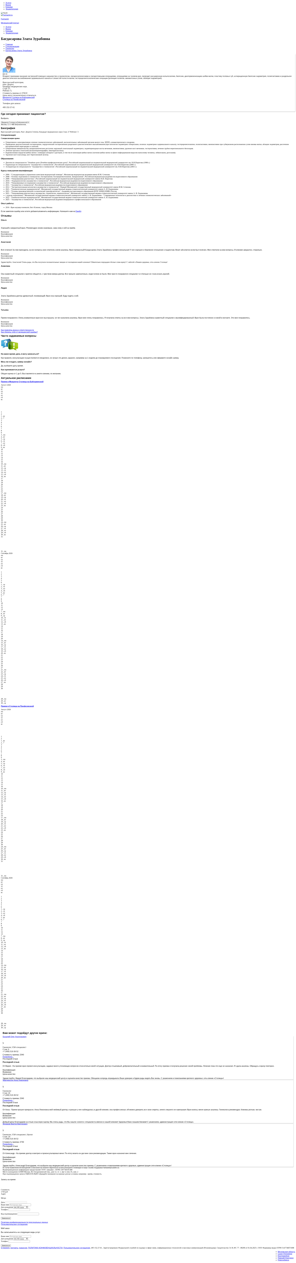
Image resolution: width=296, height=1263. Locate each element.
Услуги (8, 3)
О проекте (5, 1248)
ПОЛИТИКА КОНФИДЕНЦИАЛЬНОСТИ (45, 1248)
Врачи (8, 5)
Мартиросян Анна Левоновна (15, 1080)
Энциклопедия (12, 9)
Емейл (78, 211)
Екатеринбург (284, 1256)
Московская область (286, 1252)
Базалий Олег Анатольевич (14, 1037)
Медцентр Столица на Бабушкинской (19, 97)
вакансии (23, 1248)
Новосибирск (283, 1260)
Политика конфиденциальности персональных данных (24, 1222)
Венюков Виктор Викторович (15, 1124)
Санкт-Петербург (285, 1254)
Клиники (9, 7)
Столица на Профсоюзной (14, 99)
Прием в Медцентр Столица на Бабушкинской (22, 382)
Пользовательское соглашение (14, 1224)
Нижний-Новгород (285, 1258)
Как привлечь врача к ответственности (17, 330)
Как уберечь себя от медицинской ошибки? (19, 332)
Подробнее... (8, 1057)
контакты (14, 1248)
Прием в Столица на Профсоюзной (17, 706)
